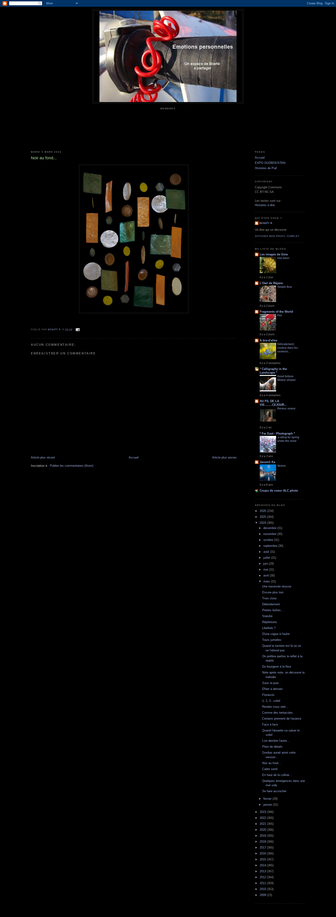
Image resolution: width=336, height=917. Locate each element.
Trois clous (269, 598)
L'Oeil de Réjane (271, 283)
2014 (263, 865)
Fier (279, 315)
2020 (263, 829)
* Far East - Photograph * (277, 433)
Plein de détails (272, 746)
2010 (263, 889)
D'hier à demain (272, 689)
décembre (270, 528)
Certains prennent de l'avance (281, 718)
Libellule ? (268, 628)
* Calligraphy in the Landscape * (273, 370)
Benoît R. (266, 223)
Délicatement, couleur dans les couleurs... (287, 348)
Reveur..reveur (286, 408)
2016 (263, 853)
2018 (263, 841)
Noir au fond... (271, 763)
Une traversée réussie (276, 586)
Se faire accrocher (274, 791)
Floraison (268, 695)
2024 (263, 522)
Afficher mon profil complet (277, 236)
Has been (283, 258)
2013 (263, 871)
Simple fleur (284, 286)
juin (266, 563)
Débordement (271, 604)
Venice (281, 465)
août (266, 551)
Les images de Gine (274, 254)
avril (266, 575)
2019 (263, 835)
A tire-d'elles (268, 340)
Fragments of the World (276, 311)
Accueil (134, 457)
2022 (263, 818)
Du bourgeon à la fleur (276, 666)
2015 (263, 859)
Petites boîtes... (272, 610)
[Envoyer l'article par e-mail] (77, 329)
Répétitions (269, 622)
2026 (263, 511)
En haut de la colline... (277, 775)
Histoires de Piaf (266, 168)
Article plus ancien (224, 457)
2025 (263, 517)
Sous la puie (270, 683)
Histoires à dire (265, 205)
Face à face (270, 724)
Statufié (267, 616)
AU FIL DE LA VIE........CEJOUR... (273, 402)
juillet (267, 557)
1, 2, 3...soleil (271, 700)
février (267, 798)
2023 (263, 812)
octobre (268, 540)
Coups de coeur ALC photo (279, 490)
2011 (263, 883)
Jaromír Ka (267, 462)
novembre (270, 534)
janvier (268, 804)
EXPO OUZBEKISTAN (270, 163)
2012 (263, 877)
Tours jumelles (271, 640)
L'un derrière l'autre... (276, 740)
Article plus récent (43, 457)
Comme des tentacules (277, 712)
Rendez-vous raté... (275, 706)
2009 (263, 895)
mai (266, 569)
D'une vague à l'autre (276, 634)
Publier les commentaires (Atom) (71, 465)
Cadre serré (269, 769)
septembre (270, 546)
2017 (263, 847)
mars (267, 581)
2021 (263, 823)
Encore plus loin (272, 592)
